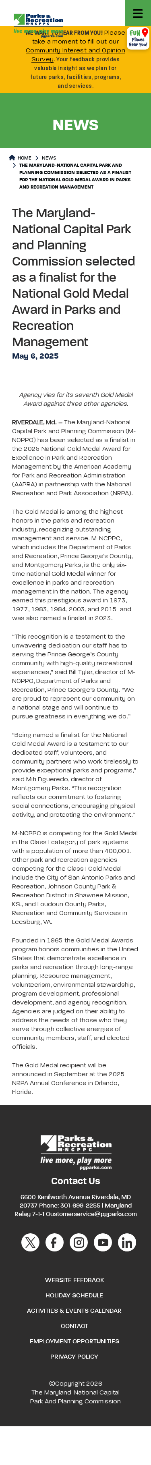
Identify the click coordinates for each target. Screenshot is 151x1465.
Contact (74, 1326)
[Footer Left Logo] (75, 1151)
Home (24, 158)
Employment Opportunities (74, 1341)
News (49, 158)
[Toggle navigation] (138, 13)
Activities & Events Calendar (74, 1311)
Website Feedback (74, 1280)
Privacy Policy (74, 1357)
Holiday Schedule (74, 1296)
